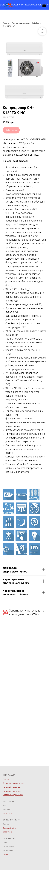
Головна (6, 23)
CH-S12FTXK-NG (9, 26)
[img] (8, 494)
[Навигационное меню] (44, 5)
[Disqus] (24, 661)
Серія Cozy (36, 23)
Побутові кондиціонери (20, 23)
